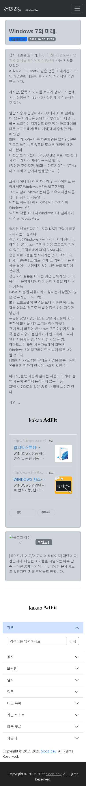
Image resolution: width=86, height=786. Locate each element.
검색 (10, 627)
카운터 (12, 738)
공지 (10, 656)
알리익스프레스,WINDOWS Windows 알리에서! (28, 447)
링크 (10, 691)
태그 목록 (14, 703)
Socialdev (48, 751)
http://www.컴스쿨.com (30, 472)
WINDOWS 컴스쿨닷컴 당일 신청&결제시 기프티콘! (29, 479)
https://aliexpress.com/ (30, 441)
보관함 (12, 668)
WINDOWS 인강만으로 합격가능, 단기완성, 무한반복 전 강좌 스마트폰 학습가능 (29, 487)
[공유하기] (25, 512)
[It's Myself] (21, 8)
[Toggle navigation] (77, 8)
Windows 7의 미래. (33, 31)
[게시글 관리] (31, 512)
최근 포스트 (15, 714)
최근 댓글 (14, 726)
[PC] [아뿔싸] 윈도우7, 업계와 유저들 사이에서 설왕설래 (43, 57)
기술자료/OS (18, 39)
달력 (10, 680)
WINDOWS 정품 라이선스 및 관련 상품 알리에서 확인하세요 (30, 456)
